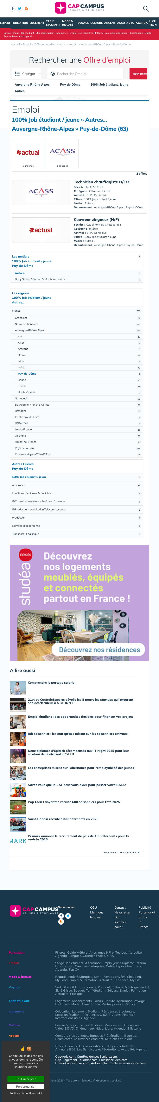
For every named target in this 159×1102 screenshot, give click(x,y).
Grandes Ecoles (94, 956)
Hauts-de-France (77, 442)
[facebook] (13, 9)
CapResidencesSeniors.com (97, 1056)
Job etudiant (27, 32)
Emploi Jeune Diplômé (81, 32)
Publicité (145, 907)
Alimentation (90, 1004)
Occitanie (77, 435)
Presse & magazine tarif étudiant (79, 1025)
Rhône (79, 380)
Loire (79, 367)
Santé (98, 977)
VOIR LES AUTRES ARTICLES (121, 852)
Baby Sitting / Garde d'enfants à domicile (77, 279)
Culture (96, 23)
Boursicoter (63, 1039)
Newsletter (122, 912)
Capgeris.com (65, 1056)
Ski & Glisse (63, 990)
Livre (108, 1028)
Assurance (76, 485)
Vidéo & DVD (64, 1028)
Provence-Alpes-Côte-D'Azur (77, 454)
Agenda (142, 23)
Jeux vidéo (95, 1028)
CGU (93, 907)
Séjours (112, 990)
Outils (148, 32)
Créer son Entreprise (89, 966)
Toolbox (121, 952)
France (76, 310)
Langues (75, 956)
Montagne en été (137, 987)
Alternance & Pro (101, 952)
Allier (79, 342)
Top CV (74, 969)
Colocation (62, 1011)
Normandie (77, 398)
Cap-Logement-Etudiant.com (76, 1060)
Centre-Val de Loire (77, 417)
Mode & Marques (79, 977)
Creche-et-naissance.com (127, 1063)
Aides (116, 1015)
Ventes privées (114, 977)
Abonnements (82, 1001)
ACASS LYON (94, 187)
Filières (60, 952)
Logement (37, 23)
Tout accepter (26, 1079)
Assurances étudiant (88, 1039)
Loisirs (98, 1001)
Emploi (5, 23)
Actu (130, 23)
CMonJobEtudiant (45, 32)
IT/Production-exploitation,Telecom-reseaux (76, 509)
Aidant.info (99, 1063)
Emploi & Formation (83, 980)
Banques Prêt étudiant (106, 1035)
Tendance (121, 980)
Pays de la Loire (77, 448)
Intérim (99, 32)
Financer (128, 1015)
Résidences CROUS (96, 1015)
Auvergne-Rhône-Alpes (77, 330)
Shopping (134, 977)
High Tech (153, 22)
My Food (61, 980)
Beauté (60, 977)
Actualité (135, 952)
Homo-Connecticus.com (72, 1063)
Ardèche (79, 349)
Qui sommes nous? (120, 922)
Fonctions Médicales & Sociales (76, 493)
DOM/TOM (77, 423)
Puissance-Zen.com (113, 1060)
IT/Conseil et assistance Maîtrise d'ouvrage (76, 501)
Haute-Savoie (79, 392)
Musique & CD (115, 1025)
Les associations (91, 1046)
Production (76, 517)
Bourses (130, 1035)
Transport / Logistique (76, 534)
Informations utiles (68, 1018)
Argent (110, 23)
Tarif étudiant (53, 22)
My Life (135, 980)
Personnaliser (26, 1086)
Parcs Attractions (110, 987)
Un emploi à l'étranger (116, 32)
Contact (120, 907)
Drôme (79, 355)
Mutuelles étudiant (118, 1039)
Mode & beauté (67, 22)
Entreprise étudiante (119, 1046)
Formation (19, 23)
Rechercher (140, 73)
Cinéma (81, 1028)
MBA (110, 956)
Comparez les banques (71, 1035)
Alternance (62, 32)
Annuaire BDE (65, 1049)
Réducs (130, 1004)
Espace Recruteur (13, 36)
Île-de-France (77, 429)
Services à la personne (76, 525)
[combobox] (34, 84)
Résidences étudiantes (117, 1011)
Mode (75, 1004)
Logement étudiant (86, 1011)
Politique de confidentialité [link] (26, 1093)
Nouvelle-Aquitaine (77, 324)
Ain (79, 336)
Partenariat (147, 912)
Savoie (79, 386)
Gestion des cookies (108, 1080)
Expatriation (136, 32)
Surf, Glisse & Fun (67, 987)
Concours (133, 1025)
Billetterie (134, 1028)
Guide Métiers (77, 952)
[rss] (26, 9)
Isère (79, 361)
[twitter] (19, 9)
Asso (121, 23)
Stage (16, 32)
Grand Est (77, 318)
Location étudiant (68, 1015)
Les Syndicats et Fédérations (98, 1049)
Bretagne (77, 411)
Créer (59, 1046)
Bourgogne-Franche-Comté (77, 404)
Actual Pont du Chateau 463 (103, 224)
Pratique (76, 994)
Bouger (79, 990)
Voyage (83, 23)
